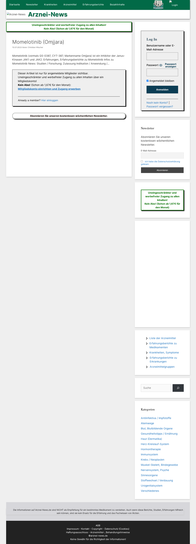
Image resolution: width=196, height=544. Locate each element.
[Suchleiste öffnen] (185, 5)
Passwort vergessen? (160, 106)
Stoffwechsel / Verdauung (157, 480)
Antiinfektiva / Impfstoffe (156, 418)
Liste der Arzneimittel (162, 338)
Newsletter (32, 4)
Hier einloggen (49, 100)
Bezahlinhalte (117, 4)
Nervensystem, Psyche (155, 470)
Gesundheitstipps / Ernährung (159, 433)
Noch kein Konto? (157, 102)
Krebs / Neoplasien (152, 459)
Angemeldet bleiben (161, 80)
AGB (98, 525)
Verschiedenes (150, 490)
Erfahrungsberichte (93, 4)
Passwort (152, 65)
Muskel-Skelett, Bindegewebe (159, 464)
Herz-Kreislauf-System (155, 444)
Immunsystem (149, 454)
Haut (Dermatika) (151, 438)
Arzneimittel (70, 4)
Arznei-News (47, 14)
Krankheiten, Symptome (164, 352)
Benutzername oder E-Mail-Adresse (161, 47)
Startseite (14, 4)
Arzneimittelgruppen (162, 366)
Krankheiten (50, 4)
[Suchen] (178, 388)
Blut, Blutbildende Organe (157, 428)
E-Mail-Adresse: (149, 150)
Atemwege (147, 423)
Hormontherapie (151, 449)
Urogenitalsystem (151, 485)
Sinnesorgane (149, 475)
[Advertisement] (69, 145)
